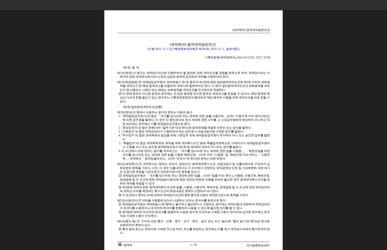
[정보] (365, 5)
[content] (193, 130)
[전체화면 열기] (380, 5)
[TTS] (372, 5)
